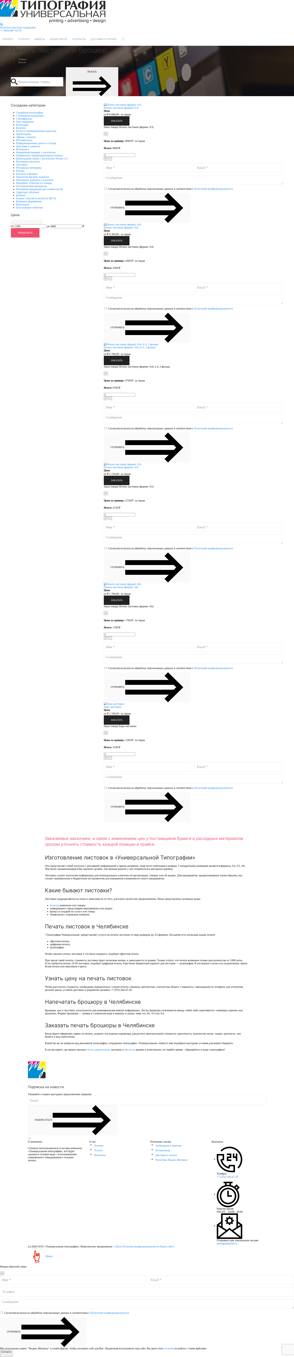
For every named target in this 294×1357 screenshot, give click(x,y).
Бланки (20, 170)
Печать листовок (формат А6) (121, 587)
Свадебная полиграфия (29, 112)
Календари (22, 124)
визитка (54, 905)
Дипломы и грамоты (28, 146)
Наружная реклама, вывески (32, 176)
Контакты (79, 39)
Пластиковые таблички (29, 207)
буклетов (130, 1049)
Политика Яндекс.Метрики (171, 1159)
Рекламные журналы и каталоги (34, 179)
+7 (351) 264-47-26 (227, 1176)
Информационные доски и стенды (36, 143)
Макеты (40, 39)
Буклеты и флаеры (26, 173)
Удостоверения (24, 121)
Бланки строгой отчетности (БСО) (36, 198)
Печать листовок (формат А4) (121, 227)
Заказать (116, 121)
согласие (169, 1348)
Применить (25, 233)
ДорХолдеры (23, 134)
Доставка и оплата (103, 39)
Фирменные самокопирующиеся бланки (39, 155)
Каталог (8, 39)
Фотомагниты (24, 140)
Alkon (118, 1246)
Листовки (21, 164)
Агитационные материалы (31, 186)
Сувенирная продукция (29, 115)
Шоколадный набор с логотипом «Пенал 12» (42, 158)
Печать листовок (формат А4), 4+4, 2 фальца (130, 347)
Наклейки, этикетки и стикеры (34, 183)
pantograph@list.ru (227, 1243)
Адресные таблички (27, 192)
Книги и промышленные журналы (36, 130)
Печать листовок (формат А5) (121, 467)
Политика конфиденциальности (140, 1246)
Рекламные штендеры (28, 167)
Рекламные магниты (28, 161)
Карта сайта (167, 1246)
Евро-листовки (112, 706)
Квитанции (22, 204)
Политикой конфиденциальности (213, 188)
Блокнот (21, 195)
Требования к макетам (168, 1145)
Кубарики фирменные (29, 201)
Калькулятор (58, 39)
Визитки (21, 127)
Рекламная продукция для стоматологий (39, 189)
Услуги (23, 39)
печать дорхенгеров (98, 1049)
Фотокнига (22, 149)
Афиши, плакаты (26, 137)
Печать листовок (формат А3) (121, 107)
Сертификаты (24, 118)
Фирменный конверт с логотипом (35, 152)
